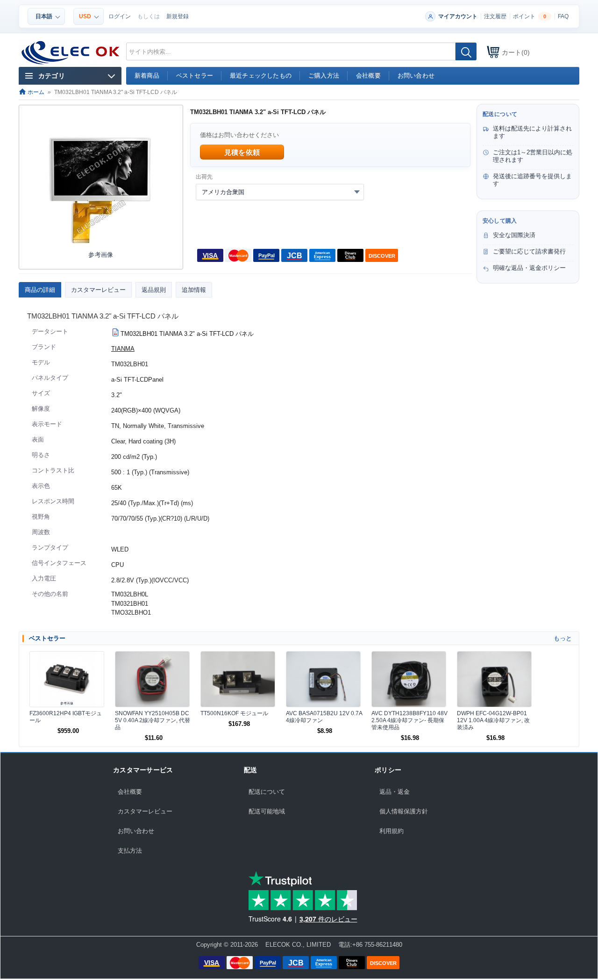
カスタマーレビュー (98, 289)
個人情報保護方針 (403, 811)
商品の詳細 (40, 289)
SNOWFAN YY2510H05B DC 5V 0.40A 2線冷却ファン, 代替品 (152, 720)
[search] (466, 51)
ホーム (35, 92)
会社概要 (130, 791)
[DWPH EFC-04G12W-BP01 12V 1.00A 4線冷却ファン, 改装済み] (494, 679)
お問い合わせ (136, 830)
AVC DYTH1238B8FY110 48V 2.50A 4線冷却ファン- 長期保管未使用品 (409, 720)
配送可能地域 (267, 811)
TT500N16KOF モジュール (234, 713)
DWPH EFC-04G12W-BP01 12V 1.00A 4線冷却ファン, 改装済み (493, 720)
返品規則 (154, 289)
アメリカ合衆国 (223, 192)
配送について (267, 791)
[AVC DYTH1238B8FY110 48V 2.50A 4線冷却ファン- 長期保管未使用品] (408, 679)
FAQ (563, 16)
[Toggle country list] (357, 192)
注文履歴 (495, 16)
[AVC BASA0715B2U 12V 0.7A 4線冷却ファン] (323, 679)
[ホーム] (71, 53)
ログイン (119, 16)
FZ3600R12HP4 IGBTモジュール (65, 717)
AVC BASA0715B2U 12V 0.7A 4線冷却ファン (324, 717)
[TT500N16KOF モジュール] (237, 679)
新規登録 (177, 16)
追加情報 (194, 289)
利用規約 (391, 830)
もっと (563, 638)
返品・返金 (394, 791)
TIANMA (123, 348)
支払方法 (130, 850)
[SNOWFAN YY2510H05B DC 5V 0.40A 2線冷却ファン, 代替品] (152, 679)
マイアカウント (457, 16)
